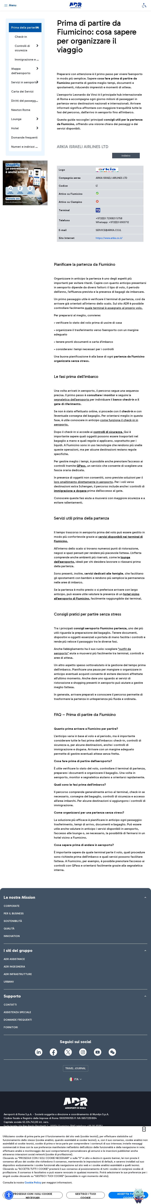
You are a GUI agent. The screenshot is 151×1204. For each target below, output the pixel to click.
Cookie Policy (32, 1182)
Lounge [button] (16, 119)
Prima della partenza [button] (25, 27)
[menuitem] (12, 906)
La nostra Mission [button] (19, 897)
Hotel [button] (15, 128)
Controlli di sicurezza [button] (22, 48)
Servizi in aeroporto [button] (24, 82)
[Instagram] (83, 1052)
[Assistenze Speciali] (144, 5)
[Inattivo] (97, 201)
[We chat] (112, 1052)
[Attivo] (97, 193)
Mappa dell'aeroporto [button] (20, 71)
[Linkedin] (38, 1052)
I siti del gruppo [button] (18, 950)
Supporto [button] (12, 996)
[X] (68, 1052)
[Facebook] (53, 1052)
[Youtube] (97, 1052)
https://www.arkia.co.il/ (109, 238)
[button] (75, 1079)
